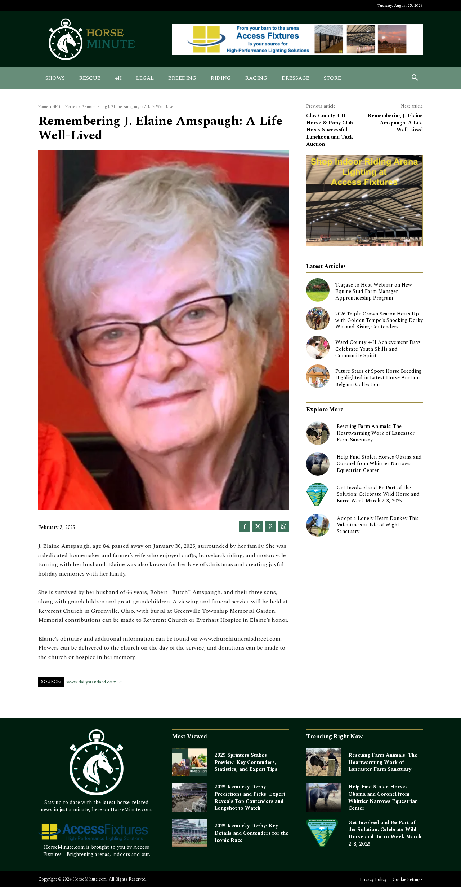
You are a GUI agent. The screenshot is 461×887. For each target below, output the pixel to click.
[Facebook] (244, 526)
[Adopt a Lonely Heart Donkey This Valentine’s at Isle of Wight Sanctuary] (318, 525)
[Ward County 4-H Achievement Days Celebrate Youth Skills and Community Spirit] (318, 347)
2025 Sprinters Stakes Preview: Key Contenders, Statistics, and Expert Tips (245, 762)
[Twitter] (257, 526)
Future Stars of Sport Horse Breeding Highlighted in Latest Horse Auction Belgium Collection (378, 377)
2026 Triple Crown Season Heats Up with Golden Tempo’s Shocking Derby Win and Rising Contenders (379, 320)
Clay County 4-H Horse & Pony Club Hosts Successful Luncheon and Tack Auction (329, 130)
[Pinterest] (270, 526)
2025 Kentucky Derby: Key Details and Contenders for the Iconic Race (251, 833)
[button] (415, 78)
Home (43, 107)
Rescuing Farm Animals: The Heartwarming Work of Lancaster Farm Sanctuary (376, 433)
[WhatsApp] (283, 526)
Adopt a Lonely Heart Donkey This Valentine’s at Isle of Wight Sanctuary (378, 525)
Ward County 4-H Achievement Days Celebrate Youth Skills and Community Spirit (378, 348)
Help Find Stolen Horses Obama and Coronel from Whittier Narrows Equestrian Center (379, 463)
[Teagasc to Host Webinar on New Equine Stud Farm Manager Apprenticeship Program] (318, 290)
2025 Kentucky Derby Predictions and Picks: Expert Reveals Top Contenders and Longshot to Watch (249, 797)
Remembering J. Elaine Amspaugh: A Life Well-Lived (395, 123)
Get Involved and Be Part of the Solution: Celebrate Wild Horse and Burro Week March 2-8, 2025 (378, 494)
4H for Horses (65, 107)
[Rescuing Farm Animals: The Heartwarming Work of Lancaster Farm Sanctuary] (318, 433)
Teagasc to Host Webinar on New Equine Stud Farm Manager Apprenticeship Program (373, 291)
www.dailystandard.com (92, 682)
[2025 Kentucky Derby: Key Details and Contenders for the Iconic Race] (189, 833)
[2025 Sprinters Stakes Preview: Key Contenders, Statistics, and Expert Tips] (189, 762)
